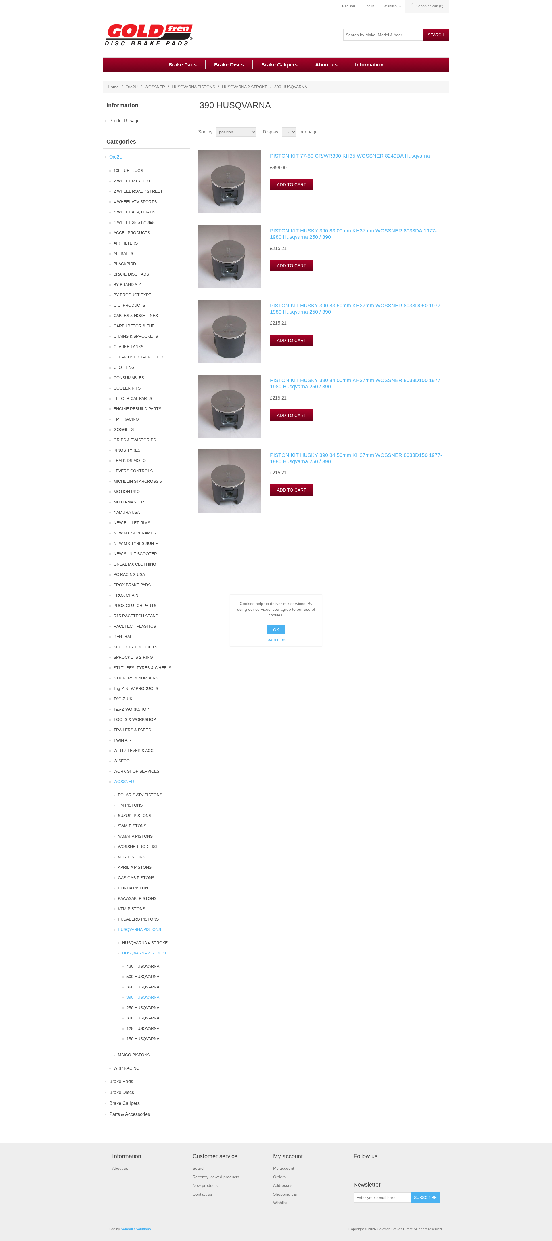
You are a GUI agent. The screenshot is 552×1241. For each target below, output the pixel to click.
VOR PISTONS (131, 857)
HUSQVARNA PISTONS (193, 87)
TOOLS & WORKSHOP (135, 719)
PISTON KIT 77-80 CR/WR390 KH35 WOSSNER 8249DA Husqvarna (350, 156)
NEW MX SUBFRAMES (135, 533)
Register (348, 6)
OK (276, 629)
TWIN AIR (122, 740)
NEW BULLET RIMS (132, 522)
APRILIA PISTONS (135, 867)
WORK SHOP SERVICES (136, 771)
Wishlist (280, 1202)
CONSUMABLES (129, 377)
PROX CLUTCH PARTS (135, 605)
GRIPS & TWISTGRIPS (135, 440)
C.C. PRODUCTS (129, 305)
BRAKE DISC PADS (131, 274)
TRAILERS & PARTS (132, 730)
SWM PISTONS (132, 826)
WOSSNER (155, 87)
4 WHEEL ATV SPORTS (135, 201)
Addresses (282, 1185)
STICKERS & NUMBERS (136, 678)
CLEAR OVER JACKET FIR (138, 357)
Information (369, 65)
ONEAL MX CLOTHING (135, 564)
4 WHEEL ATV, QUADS (134, 212)
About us (326, 65)
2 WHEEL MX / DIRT (132, 181)
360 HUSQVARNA (142, 987)
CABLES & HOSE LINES (136, 315)
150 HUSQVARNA (142, 1038)
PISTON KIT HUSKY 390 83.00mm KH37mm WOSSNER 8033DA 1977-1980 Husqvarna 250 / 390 (353, 234)
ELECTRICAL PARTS (133, 398)
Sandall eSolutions (136, 1229)
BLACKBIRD (125, 263)
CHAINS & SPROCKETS (136, 336)
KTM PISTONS (131, 908)
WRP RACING (126, 1068)
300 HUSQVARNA (142, 1018)
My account (283, 1168)
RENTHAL (123, 636)
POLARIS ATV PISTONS (140, 795)
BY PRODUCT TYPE (132, 295)
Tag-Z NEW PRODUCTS (136, 688)
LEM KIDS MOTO (130, 460)
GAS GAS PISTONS (136, 877)
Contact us (202, 1194)
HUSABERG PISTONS (138, 919)
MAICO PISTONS (134, 1055)
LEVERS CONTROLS (133, 471)
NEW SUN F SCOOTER (135, 553)
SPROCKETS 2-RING (133, 657)
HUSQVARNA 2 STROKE (244, 87)
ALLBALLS (123, 253)
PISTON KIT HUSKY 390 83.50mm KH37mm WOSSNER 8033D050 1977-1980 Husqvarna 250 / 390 (356, 309)
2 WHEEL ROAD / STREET (138, 191)
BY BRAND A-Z (127, 284)
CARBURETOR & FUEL (135, 326)
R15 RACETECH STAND (136, 616)
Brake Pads (182, 65)
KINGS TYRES (127, 450)
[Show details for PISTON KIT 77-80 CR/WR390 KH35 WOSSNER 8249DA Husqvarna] (229, 181)
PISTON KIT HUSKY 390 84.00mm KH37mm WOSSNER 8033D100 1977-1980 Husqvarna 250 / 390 (356, 383)
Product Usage (124, 120)
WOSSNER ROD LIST (138, 846)
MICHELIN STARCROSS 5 (138, 481)
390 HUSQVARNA (142, 997)
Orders (279, 1177)
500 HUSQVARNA (142, 976)
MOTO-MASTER (129, 502)
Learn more (276, 639)
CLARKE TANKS (128, 346)
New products (205, 1185)
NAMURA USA (127, 512)
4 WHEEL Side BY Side (135, 222)
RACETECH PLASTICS (135, 626)
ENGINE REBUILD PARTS (137, 408)
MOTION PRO (127, 491)
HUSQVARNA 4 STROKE (145, 942)
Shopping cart (285, 1194)
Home (113, 87)
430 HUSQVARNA (142, 966)
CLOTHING (124, 367)
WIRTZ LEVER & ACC (134, 750)
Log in (369, 6)
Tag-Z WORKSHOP (131, 709)
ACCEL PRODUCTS (132, 232)
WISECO (122, 761)
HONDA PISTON (133, 888)
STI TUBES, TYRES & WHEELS (142, 667)
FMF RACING (126, 419)
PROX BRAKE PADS (132, 585)
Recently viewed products (216, 1177)
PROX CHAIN (126, 595)
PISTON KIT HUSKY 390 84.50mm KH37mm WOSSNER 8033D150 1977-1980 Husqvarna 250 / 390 (356, 458)
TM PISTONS (130, 805)
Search (199, 1168)
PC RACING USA (129, 574)
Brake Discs (229, 65)
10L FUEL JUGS (128, 170)
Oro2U (132, 87)
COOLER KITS (127, 388)
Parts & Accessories (129, 1114)
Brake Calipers (279, 65)
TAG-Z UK (123, 698)
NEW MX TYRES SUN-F (136, 543)
